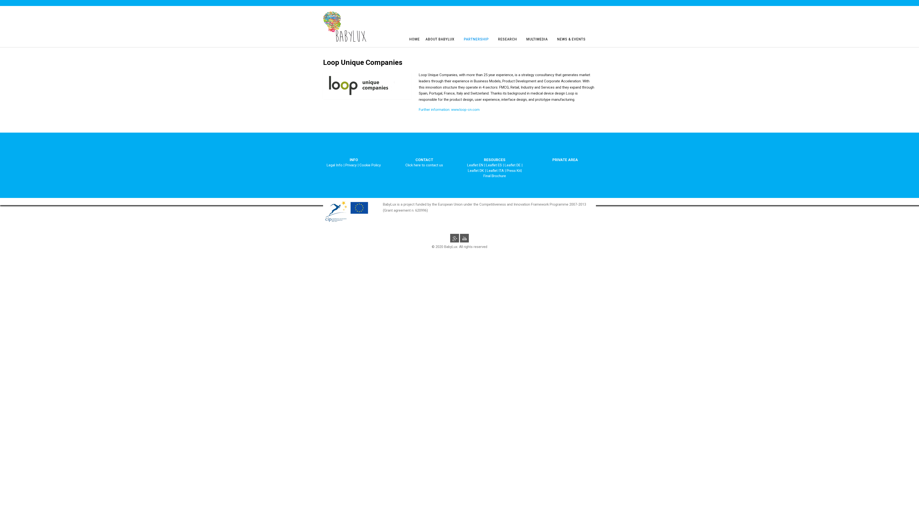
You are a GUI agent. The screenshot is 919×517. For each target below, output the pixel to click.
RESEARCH (507, 39)
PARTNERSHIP (476, 39)
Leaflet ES (494, 165)
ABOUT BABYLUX (440, 39)
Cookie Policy (370, 165)
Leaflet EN (475, 165)
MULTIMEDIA (537, 39)
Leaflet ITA (496, 171)
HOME (414, 39)
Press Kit (514, 171)
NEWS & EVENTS (571, 39)
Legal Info (334, 165)
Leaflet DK (476, 171)
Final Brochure (494, 176)
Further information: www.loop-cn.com (449, 109)
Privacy (351, 165)
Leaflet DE (513, 165)
